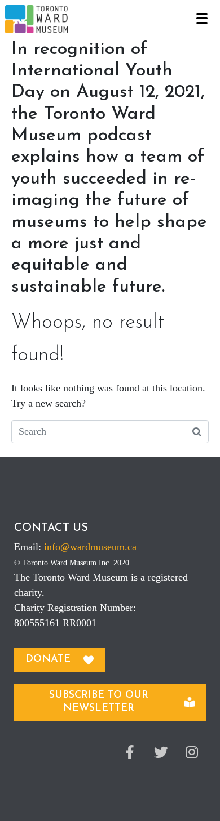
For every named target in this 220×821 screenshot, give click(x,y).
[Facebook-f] (130, 752)
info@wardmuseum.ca (90, 546)
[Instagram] (192, 752)
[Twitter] (161, 752)
